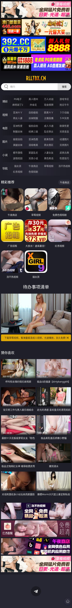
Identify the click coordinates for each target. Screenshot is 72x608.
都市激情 (17, 152)
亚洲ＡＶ (17, 112)
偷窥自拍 (17, 139)
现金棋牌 (48, 104)
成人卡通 (48, 125)
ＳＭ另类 (64, 118)
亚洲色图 (33, 139)
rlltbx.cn (36, 78)
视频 (5, 115)
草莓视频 (48, 166)
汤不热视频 (64, 166)
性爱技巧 (64, 158)
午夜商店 (33, 166)
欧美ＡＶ (48, 112)
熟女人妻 (17, 118)
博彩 (5, 101)
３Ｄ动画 (64, 112)
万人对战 (48, 99)
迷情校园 (17, 158)
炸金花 (33, 104)
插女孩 (17, 166)
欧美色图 (48, 139)
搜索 (64, 86)
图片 (5, 141)
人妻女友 (48, 152)
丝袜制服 (33, 118)
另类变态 (64, 131)
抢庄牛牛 (64, 104)
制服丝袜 (17, 131)
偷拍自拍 (33, 125)
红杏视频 (17, 171)
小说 (5, 155)
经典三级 (33, 131)
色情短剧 (33, 171)
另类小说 (33, 158)
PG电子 (18, 99)
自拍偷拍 (33, 112)
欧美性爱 (64, 125)
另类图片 (64, 144)
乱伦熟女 (48, 131)
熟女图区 (48, 144)
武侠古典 (64, 152)
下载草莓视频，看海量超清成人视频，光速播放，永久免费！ (36, 337)
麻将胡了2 (17, 104)
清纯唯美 (33, 144)
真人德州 (33, 99)
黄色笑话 (48, 158)
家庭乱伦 (33, 152)
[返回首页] (67, 601)
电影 (5, 128)
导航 (5, 168)
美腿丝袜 (17, 144)
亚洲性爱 (17, 125)
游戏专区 (64, 99)
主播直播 (48, 118)
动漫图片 (64, 139)
